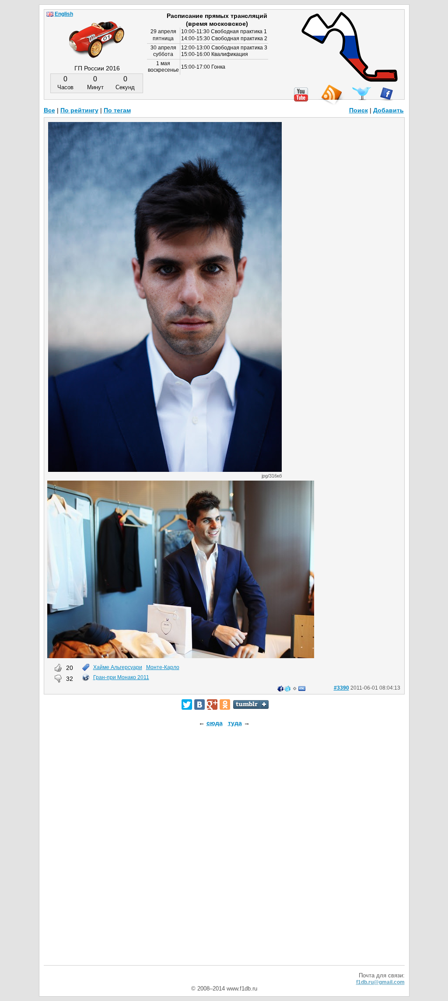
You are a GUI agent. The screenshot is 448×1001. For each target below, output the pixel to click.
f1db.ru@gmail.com (380, 982)
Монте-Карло (162, 667)
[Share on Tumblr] (251, 704)
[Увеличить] (165, 469)
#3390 (341, 688)
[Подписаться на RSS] (331, 95)
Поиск (358, 110)
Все (49, 110)
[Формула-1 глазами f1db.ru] (97, 32)
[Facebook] (386, 94)
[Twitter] (187, 704)
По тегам (117, 110)
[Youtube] (301, 94)
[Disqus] (224, 853)
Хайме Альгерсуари (117, 667)
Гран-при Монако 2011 (121, 677)
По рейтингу (79, 110)
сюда (214, 722)
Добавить (388, 110)
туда (235, 722)
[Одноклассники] (225, 704)
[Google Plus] (212, 704)
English (64, 14)
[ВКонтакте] (199, 704)
